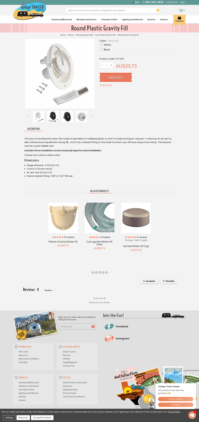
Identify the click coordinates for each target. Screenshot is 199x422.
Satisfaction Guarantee (75, 382)
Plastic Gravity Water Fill (63, 241)
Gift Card (23, 351)
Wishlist (66, 358)
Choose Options (99, 217)
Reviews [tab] (29, 289)
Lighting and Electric (132, 19)
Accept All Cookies (42, 417)
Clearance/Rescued (61, 19)
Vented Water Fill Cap (136, 246)
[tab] (99, 191)
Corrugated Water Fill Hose (99, 243)
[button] (192, 415)
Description (33, 128)
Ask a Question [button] (150, 281)
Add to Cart (136, 217)
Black (107, 49)
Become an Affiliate (29, 358)
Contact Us (172, 2)
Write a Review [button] (170, 281)
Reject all (23, 417)
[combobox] (113, 10)
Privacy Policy (69, 393)
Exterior (151, 19)
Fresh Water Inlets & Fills (105, 35)
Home (63, 35)
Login (182, 2)
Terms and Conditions (74, 396)
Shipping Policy (70, 389)
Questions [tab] (48, 290)
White (107, 45)
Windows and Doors (86, 19)
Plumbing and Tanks (84, 35)
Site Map (23, 362)
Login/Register (70, 362)
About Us (23, 355)
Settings (9, 417)
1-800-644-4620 (153, 2)
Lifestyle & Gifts (109, 19)
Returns (67, 355)
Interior (164, 19)
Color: (109, 40)
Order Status (69, 351)
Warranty (67, 386)
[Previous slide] (28, 116)
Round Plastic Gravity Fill (128, 35)
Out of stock (63, 217)
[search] (158, 10)
